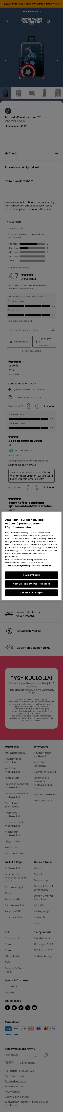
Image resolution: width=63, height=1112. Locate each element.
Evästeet (45, 565)
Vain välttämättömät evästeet (31, 583)
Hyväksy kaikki (31, 574)
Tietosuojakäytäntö (17, 565)
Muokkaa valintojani (31, 592)
